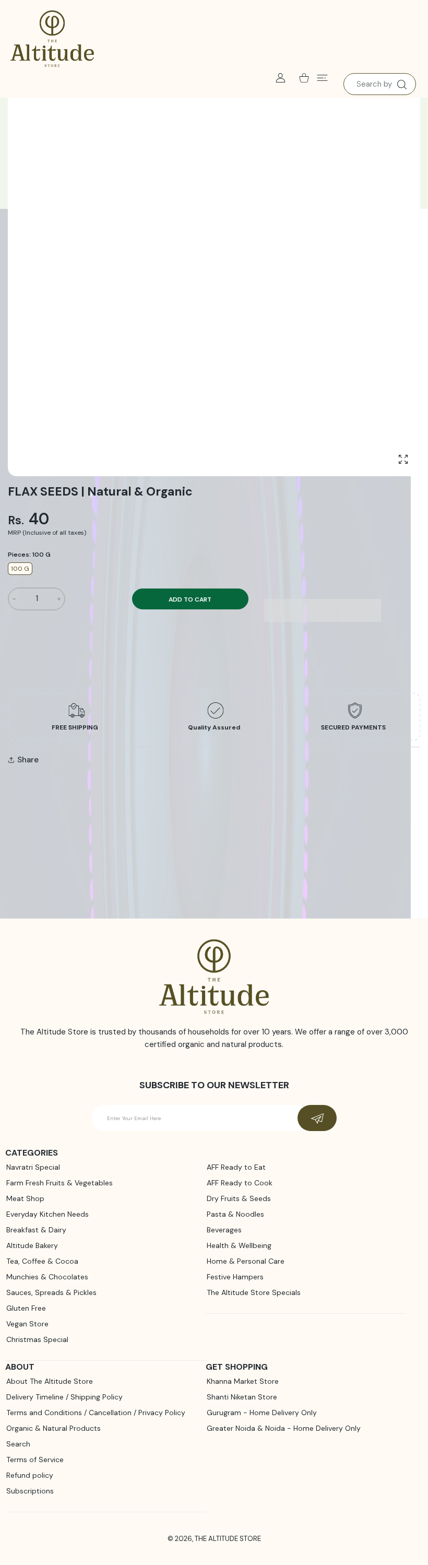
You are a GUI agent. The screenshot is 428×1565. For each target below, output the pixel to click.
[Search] (401, 84)
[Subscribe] (317, 1118)
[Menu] (322, 78)
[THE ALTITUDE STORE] (52, 39)
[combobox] (379, 84)
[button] (322, 610)
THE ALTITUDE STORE (228, 1538)
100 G (20, 568)
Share (28, 760)
